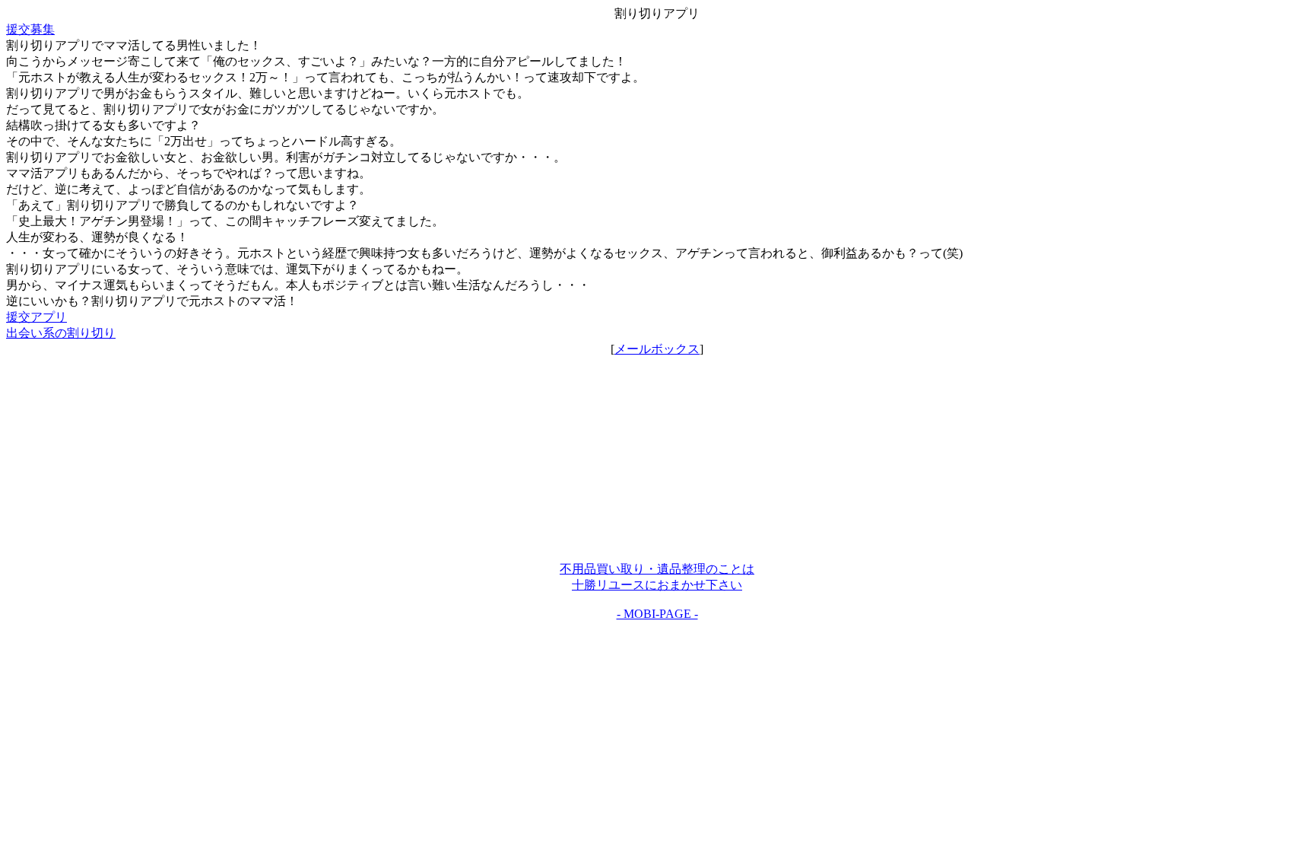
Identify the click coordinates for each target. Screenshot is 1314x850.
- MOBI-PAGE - (657, 613)
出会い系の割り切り (61, 332)
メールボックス (657, 348)
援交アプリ (36, 316)
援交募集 (30, 29)
